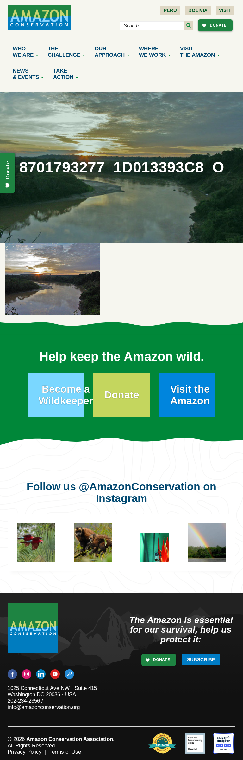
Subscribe (201, 659)
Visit (225, 10)
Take (63, 74)
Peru (170, 10)
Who (23, 52)
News (26, 74)
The (64, 52)
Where (152, 52)
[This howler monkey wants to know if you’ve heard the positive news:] (151, 552)
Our (110, 52)
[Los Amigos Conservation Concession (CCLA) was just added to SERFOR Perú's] (207, 542)
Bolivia (198, 10)
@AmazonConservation (139, 486)
